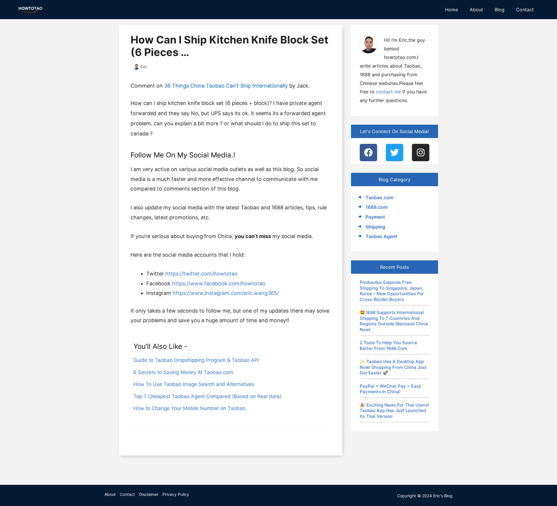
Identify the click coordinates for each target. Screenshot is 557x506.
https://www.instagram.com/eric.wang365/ (226, 293)
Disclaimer (148, 494)
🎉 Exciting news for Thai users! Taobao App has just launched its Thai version (394, 410)
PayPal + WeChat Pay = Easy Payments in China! (390, 389)
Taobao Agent (381, 236)
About (476, 9)
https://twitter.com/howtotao (201, 274)
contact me (388, 92)
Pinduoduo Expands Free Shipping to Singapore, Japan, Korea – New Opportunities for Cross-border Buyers (392, 291)
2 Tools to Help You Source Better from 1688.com (388, 345)
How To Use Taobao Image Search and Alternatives (193, 384)
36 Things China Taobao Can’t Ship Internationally (226, 86)
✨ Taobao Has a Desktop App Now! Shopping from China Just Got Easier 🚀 (393, 367)
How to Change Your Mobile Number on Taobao (189, 408)
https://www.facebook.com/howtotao (218, 283)
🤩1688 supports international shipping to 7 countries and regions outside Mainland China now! (394, 321)
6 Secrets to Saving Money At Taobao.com (183, 372)
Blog (499, 9)
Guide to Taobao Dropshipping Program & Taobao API (196, 360)
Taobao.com (379, 197)
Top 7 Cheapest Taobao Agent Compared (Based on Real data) (207, 396)
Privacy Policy (175, 494)
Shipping (375, 227)
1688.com (377, 207)
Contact (525, 9)
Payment (375, 217)
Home (451, 9)
